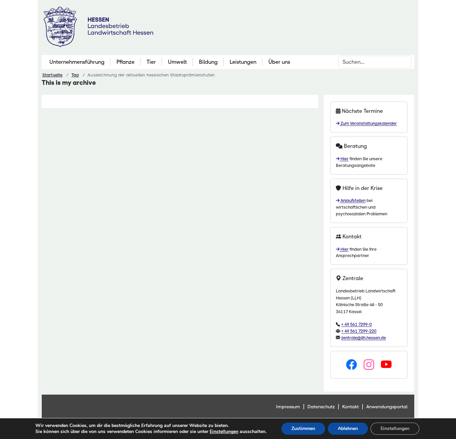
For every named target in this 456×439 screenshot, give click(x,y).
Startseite (52, 74)
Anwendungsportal (387, 406)
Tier (151, 62)
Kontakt (350, 406)
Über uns (279, 62)
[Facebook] (351, 365)
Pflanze (126, 62)
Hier (344, 158)
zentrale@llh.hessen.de (363, 337)
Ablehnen (348, 428)
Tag (75, 74)
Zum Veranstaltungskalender (368, 123)
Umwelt (177, 62)
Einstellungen (224, 432)
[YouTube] (386, 365)
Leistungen (243, 62)
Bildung (208, 62)
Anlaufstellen (352, 200)
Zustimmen (303, 428)
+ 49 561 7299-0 (356, 324)
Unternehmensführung (76, 62)
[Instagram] (369, 365)
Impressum (288, 406)
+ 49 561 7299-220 (359, 331)
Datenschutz (321, 406)
